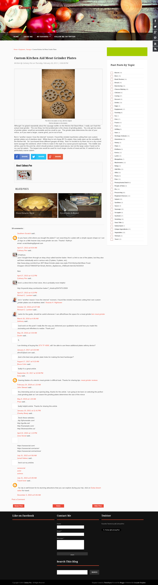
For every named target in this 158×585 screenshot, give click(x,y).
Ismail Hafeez (22, 458)
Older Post (98, 506)
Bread (117, 83)
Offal (116, 172)
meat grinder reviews (89, 380)
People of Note (120, 186)
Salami (117, 199)
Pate (116, 179)
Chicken (117, 93)
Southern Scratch (24, 233)
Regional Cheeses (121, 196)
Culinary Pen (28, 7)
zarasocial (21, 468)
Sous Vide (118, 222)
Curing (117, 96)
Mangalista (118, 159)
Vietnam (117, 236)
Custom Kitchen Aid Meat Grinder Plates (45, 58)
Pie (116, 189)
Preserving (118, 192)
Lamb (116, 156)
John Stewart (22, 387)
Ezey (19, 376)
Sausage (28, 49)
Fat (116, 116)
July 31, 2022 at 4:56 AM (27, 455)
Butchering (118, 86)
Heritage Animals (121, 136)
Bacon (117, 73)
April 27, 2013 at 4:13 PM (27, 293)
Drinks (117, 103)
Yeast (116, 239)
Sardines (118, 202)
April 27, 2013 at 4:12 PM (27, 276)
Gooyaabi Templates (140, 583)
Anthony (20, 321)
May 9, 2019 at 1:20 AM (26, 399)
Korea (117, 152)
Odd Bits (118, 169)
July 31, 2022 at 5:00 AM (27, 478)
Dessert (117, 99)
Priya (19, 402)
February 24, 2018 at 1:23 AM (29, 385)
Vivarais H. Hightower (53, 302)
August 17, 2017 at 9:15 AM (28, 361)
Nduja (117, 166)
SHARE (25, 157)
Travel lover (22, 481)
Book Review (119, 79)
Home (16, 37)
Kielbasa (118, 149)
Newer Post (19, 506)
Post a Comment (18, 499)
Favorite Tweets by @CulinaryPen (112, 524)
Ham (116, 132)
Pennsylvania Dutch (122, 182)
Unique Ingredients (121, 229)
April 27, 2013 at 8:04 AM (27, 248)
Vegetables (118, 232)
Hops (116, 146)
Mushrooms (119, 162)
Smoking (118, 219)
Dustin (20, 336)
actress (20, 473)
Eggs (116, 106)
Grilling (117, 129)
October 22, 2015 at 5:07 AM (28, 307)
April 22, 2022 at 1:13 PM (27, 433)
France (117, 122)
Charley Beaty (23, 413)
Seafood (117, 216)
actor (19, 471)
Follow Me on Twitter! (64, 37)
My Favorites (42, 37)
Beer (116, 76)
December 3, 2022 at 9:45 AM (29, 495)
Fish (116, 119)
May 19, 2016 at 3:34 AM (27, 333)
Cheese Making (120, 89)
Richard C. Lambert (25, 295)
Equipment (22, 49)
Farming (117, 112)
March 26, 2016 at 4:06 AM (28, 319)
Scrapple (118, 212)
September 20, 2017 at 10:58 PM (30, 373)
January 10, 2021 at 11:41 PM (29, 411)
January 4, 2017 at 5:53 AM (28, 350)
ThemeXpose (108, 583)
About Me (28, 37)
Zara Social (22, 436)
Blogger (122, 583)
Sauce (117, 206)
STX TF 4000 (44, 345)
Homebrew (118, 139)
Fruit (116, 126)
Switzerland (119, 226)
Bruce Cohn (22, 364)
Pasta (117, 176)
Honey (117, 142)
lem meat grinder (98, 314)
